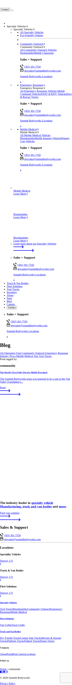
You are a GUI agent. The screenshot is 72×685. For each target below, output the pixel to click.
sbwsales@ (42, 70)
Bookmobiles (27, 53)
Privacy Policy (7, 683)
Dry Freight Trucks (10, 638)
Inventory (12, 292)
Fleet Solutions (14, 286)
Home (3, 669)
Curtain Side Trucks (30, 638)
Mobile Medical (29, 129)
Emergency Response (32, 85)
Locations (30, 654)
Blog (9, 301)
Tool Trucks (13, 289)
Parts (9, 298)
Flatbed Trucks (32, 641)
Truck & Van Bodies (17, 283)
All (2, 353)
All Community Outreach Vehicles (38, 50)
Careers (11, 304)
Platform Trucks (15, 641)
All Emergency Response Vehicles (38, 91)
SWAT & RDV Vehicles (53, 94)
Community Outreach (32, 44)
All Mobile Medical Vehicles (35, 135)
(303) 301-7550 (32, 66)
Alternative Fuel (13, 353)
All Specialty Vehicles (31, 32)
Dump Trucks (47, 641)
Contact (5, 9)
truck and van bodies (37, 506)
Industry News (8, 356)
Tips (36, 356)
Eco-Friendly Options (31, 35)
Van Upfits (5, 625)
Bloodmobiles (27, 138)
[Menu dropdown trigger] (12, 10)
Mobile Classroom (44, 53)
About (10, 295)
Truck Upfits (18, 625)
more (62, 506)
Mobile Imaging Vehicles (48, 138)
